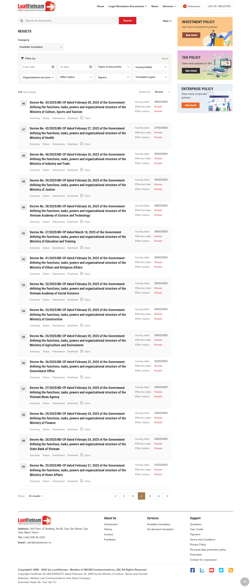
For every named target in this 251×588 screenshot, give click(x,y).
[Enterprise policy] (205, 112)
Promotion (196, 554)
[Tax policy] (205, 79)
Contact (108, 534)
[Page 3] (115, 496)
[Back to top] (244, 581)
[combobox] (151, 67)
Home (100, 6)
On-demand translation (160, 529)
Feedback (110, 539)
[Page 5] (167, 496)
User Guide (196, 529)
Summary (35, 118)
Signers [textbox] (102, 77)
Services (168, 6)
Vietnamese (58, 118)
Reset (165, 58)
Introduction (111, 524)
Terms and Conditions (202, 539)
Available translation (158, 524)
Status (46, 118)
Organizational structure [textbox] (37, 77)
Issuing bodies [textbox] (143, 67)
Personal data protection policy (208, 549)
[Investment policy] (205, 45)
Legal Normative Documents (127, 6)
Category (23, 39)
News (154, 6)
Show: (21, 496)
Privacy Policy (198, 544)
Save (87, 118)
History (108, 529)
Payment (195, 534)
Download (72, 118)
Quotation (195, 524)
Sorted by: (145, 91)
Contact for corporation (203, 559)
